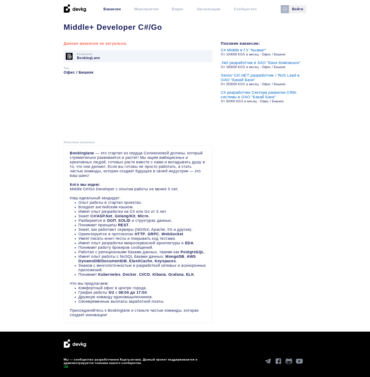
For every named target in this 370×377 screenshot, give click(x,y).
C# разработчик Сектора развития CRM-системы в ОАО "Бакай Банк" (259, 96)
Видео (177, 9)
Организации (208, 9)
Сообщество (245, 9)
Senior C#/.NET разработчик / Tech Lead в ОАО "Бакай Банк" (260, 79)
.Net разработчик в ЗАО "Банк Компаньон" (260, 65)
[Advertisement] (138, 109)
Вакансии (112, 9)
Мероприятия (146, 9)
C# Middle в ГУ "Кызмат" (253, 52)
